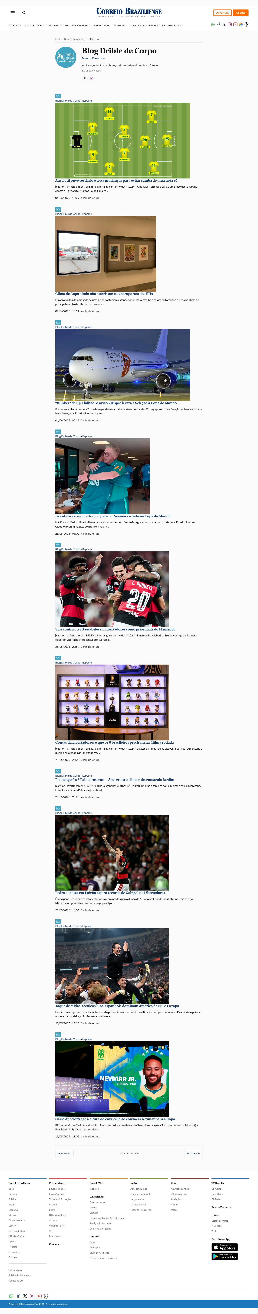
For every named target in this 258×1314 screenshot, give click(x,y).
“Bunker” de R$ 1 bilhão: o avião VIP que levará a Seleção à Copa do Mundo (116, 403)
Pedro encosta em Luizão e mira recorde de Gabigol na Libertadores (110, 893)
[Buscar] (24, 12)
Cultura (53, 1220)
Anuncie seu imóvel (140, 1194)
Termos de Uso (16, 1280)
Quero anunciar (97, 1202)
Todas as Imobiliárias (140, 1209)
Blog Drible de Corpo (75, 39)
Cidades (13, 1194)
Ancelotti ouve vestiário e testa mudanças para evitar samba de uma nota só (116, 180)
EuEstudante (120, 25)
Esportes (13, 1225)
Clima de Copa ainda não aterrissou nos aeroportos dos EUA (104, 294)
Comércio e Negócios (100, 1228)
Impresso (95, 1236)
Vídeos (174, 1204)
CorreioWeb (96, 1183)
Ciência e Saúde (101, 25)
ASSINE (241, 12)
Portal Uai (216, 1226)
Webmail (94, 1188)
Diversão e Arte (81, 25)
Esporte (87, 100)
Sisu (51, 1231)
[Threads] (246, 24)
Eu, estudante (57, 1183)
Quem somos (15, 1270)
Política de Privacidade (20, 1275)
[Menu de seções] (12, 12)
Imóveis (94, 1207)
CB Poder (216, 1199)
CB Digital (95, 1247)
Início (58, 39)
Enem (52, 1209)
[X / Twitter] (85, 78)
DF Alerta (216, 1188)
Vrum (174, 1183)
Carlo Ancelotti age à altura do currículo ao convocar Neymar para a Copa (115, 1119)
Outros (215, 1215)
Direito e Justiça (155, 25)
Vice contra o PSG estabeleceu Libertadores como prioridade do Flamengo (115, 629)
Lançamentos (137, 1199)
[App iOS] (224, 1247)
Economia (52, 25)
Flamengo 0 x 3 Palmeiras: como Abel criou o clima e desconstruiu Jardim (114, 780)
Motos (174, 1209)
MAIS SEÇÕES (174, 25)
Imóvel (134, 1183)
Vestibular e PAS (57, 1225)
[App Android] (224, 1256)
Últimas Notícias (57, 1215)
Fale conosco (55, 1236)
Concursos (137, 25)
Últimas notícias (138, 1204)
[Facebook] (218, 24)
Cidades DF (15, 25)
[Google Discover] (241, 24)
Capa (11, 1188)
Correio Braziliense (19, 1183)
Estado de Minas (219, 1220)
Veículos (94, 1212)
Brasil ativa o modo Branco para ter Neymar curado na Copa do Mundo (113, 516)
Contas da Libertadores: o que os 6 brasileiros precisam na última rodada (114, 742)
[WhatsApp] (213, 24)
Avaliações (176, 1199)
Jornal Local (217, 1194)
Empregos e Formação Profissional (107, 1218)
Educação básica (57, 1188)
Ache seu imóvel (138, 1188)
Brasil (40, 25)
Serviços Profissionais (100, 1223)
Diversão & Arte (17, 1220)
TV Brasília (217, 1183)
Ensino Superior (57, 1194)
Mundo (65, 25)
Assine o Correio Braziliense (104, 1258)
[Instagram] (230, 24)
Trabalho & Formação (60, 1199)
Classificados (97, 1196)
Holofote (13, 1246)
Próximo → (193, 1153)
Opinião (12, 1241)
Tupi (213, 1231)
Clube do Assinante (99, 1252)
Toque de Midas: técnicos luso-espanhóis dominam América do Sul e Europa (117, 1006)
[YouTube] (235, 24)
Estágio (53, 1204)
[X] (224, 24)
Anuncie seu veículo (181, 1188)
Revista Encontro (221, 1207)
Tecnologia (14, 1252)
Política (29, 25)
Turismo (13, 1257)
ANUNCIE (222, 12)
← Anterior (64, 1153)
